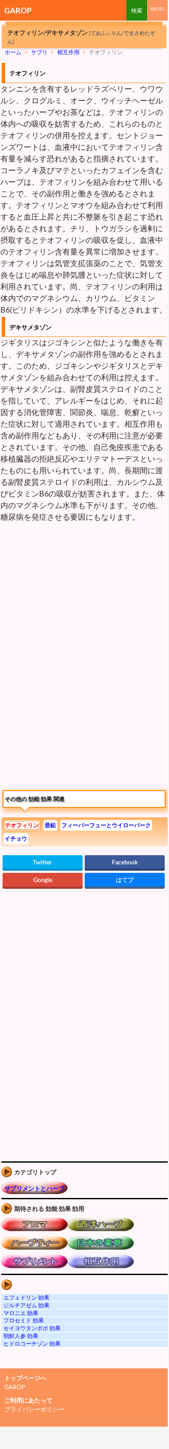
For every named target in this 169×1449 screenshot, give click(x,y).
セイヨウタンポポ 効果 (32, 1328)
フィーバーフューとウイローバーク (106, 825)
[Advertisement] (72, 591)
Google (42, 879)
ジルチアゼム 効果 (26, 1305)
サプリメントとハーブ (34, 1188)
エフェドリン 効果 (26, 1297)
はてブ (125, 879)
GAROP (17, 10)
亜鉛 (50, 825)
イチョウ (16, 838)
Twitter (42, 862)
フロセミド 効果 (23, 1320)
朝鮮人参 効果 (20, 1335)
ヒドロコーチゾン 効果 (32, 1343)
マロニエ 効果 (20, 1312)
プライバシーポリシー (34, 1409)
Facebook (125, 862)
